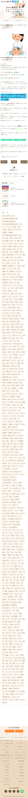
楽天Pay (13, 435)
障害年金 (10, 282)
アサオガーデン (5, 416)
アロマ (9, 463)
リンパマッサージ (18, 254)
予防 (21, 555)
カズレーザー (14, 563)
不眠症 (11, 418)
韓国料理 (20, 438)
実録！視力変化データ (15, 680)
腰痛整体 (8, 549)
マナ (3, 469)
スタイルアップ (22, 591)
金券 (9, 388)
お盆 (12, 619)
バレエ (17, 663)
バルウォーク (4, 635)
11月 (22, 560)
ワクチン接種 (11, 521)
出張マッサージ (17, 624)
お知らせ (23, 588)
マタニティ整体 (15, 316)
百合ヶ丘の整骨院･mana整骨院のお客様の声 (9, 235)
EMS (10, 471)
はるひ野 (13, 304)
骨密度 (10, 307)
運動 (22, 363)
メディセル (7, 535)
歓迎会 (7, 663)
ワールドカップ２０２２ (6, 530)
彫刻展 (14, 249)
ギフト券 (12, 391)
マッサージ (11, 252)
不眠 (11, 443)
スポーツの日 (14, 482)
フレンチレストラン (12, 416)
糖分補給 (18, 313)
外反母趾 (3, 560)
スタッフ (8, 227)
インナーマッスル (9, 243)
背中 (6, 683)
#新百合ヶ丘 (16, 174)
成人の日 (17, 338)
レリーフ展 (15, 299)
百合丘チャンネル (19, 546)
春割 (10, 663)
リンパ (10, 285)
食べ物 (9, 260)
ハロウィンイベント (13, 560)
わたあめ (9, 557)
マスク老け (7, 263)
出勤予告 (17, 391)
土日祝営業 (12, 449)
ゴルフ (15, 257)
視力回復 (17, 630)
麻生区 (9, 466)
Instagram (20, 393)
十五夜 (3, 441)
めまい (13, 452)
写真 (9, 669)
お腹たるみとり (13, 599)
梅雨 (21, 249)
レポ (6, 672)
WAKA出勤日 (14, 388)
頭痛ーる (20, 449)
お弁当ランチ (4, 527)
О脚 (19, 402)
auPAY (3, 371)
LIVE (13, 296)
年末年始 (10, 318)
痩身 (20, 407)
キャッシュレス (20, 246)
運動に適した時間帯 (5, 366)
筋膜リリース (18, 535)
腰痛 (7, 238)
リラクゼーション (16, 627)
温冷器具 (7, 327)
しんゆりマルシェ (15, 469)
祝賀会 (7, 580)
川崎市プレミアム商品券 (17, 602)
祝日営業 (3, 360)
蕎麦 (24, 457)
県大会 (13, 430)
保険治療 (14, 246)
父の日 (8, 391)
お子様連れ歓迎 (5, 282)
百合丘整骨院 (10, 232)
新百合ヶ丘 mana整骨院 (14, 569)
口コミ (12, 588)
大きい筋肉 (4, 435)
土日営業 (7, 302)
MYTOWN (13, 549)
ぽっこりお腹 (8, 410)
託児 (14, 672)
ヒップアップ (15, 407)
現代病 (16, 238)
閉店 (22, 574)
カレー (10, 505)
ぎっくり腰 (12, 538)
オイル (20, 616)
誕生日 (3, 602)
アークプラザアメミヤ (12, 574)
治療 (6, 641)
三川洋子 (13, 310)
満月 (11, 279)
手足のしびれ (8, 677)
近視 (10, 646)
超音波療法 (17, 252)
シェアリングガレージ (19, 694)
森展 (8, 516)
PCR (13, 421)
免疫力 (23, 265)
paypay (3, 238)
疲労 (17, 249)
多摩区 (7, 666)
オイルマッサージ (5, 368)
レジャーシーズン (5, 407)
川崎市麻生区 (15, 354)
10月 (6, 460)
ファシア (8, 563)
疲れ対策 (14, 683)
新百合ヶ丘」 (11, 641)
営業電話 (20, 613)
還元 (21, 594)
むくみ (7, 566)
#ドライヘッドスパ (8, 176)
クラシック (4, 335)
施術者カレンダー (9, 371)
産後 (22, 240)
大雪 (16, 332)
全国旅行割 (21, 455)
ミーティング (12, 655)
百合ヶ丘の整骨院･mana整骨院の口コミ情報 (9, 218)
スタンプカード (12, 363)
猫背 (23, 371)
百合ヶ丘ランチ (15, 505)
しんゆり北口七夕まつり (6, 610)
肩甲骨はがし (4, 246)
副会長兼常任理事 (14, 605)
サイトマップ (21, 784)
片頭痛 (9, 452)
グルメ (16, 457)
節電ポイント (4, 519)
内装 (19, 463)
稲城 (21, 577)
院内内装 (20, 485)
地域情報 (23, 691)
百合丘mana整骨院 (10, 254)
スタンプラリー (12, 313)
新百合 (10, 496)
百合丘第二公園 (5, 638)
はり (3, 641)
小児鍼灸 (12, 327)
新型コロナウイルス (19, 421)
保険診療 (7, 329)
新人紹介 (18, 307)
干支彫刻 (12, 324)
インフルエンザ (5, 521)
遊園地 (3, 588)
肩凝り (13, 352)
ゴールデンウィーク (21, 380)
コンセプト (13, 215)
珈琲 (18, 274)
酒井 (19, 588)
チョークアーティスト (6, 310)
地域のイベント (5, 346)
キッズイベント (5, 496)
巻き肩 (18, 282)
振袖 (13, 338)
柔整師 (16, 588)
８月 (18, 405)
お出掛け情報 (4, 304)
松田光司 (16, 324)
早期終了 (19, 635)
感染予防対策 (4, 424)
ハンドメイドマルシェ (14, 608)
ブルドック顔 (4, 421)
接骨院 (3, 446)
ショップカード (9, 674)
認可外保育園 (12, 583)
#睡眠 (22, 176)
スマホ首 (20, 566)
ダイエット (16, 243)
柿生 (23, 538)
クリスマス (10, 532)
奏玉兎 (22, 510)
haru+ (19, 574)
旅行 (6, 532)
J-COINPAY (3, 249)
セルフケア (16, 674)
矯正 (6, 669)
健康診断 (9, 435)
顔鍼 (3, 660)
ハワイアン (23, 463)
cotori (7, 585)
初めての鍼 (4, 443)
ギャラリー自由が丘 (5, 455)
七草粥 (13, 332)
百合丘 (20, 235)
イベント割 (4, 516)
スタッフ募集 (4, 591)
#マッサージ (23, 174)
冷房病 (3, 410)
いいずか (20, 457)
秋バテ (3, 694)
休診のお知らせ (11, 591)
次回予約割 (10, 621)
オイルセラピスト (5, 624)
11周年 (3, 580)
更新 (3, 677)
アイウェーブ (4, 630)
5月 (18, 388)
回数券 (14, 649)
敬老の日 (21, 443)
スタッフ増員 (16, 644)
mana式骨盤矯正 (5, 594)
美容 (19, 638)
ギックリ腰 (9, 274)
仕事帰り (16, 596)
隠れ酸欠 (20, 293)
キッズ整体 (19, 265)
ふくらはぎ (15, 291)
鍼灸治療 (19, 482)
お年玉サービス (15, 571)
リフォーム (21, 466)
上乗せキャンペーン (13, 441)
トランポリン (13, 360)
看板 (8, 363)
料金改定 (14, 380)
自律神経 (12, 293)
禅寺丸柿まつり (16, 688)
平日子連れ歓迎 (13, 329)
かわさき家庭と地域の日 (6, 480)
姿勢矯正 (3, 274)
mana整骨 (4, 510)
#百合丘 (11, 174)
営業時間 (13, 585)
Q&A (10, 407)
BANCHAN (16, 438)
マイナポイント (5, 354)
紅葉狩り (9, 316)
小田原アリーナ (15, 427)
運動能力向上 (11, 596)
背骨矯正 (3, 391)
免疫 (19, 410)
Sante (17, 655)
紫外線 (21, 388)
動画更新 (15, 432)
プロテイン (9, 268)
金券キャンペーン (5, 396)
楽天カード (11, 594)
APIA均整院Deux (9, 382)
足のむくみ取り (20, 599)
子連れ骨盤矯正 (16, 666)
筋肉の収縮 (10, 291)
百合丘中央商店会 (13, 502)
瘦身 (18, 399)
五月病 (16, 591)
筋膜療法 (12, 535)
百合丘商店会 (4, 574)
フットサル (21, 544)
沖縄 (3, 532)
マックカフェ (11, 457)
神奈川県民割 (4, 338)
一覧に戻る (14, 162)
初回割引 (18, 621)
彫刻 (11, 299)
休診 (20, 357)
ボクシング (20, 332)
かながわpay (21, 368)
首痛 (13, 555)
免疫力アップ (14, 410)
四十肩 (12, 552)
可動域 (3, 474)
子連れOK (11, 302)
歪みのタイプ (18, 352)
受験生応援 (14, 646)
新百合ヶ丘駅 (9, 541)
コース (3, 243)
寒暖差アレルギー (5, 271)
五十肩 (16, 552)
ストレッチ (21, 243)
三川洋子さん (4, 571)
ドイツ (21, 530)
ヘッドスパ (16, 652)
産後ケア (21, 252)
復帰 (16, 368)
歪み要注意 (21, 669)
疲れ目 (22, 630)
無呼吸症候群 (4, 265)
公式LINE (3, 674)
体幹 (16, 296)
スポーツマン (4, 596)
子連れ (20, 571)
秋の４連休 (14, 480)
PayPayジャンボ (20, 349)
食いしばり (14, 274)
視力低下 (15, 660)
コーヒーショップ (5, 277)
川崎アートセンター (5, 499)
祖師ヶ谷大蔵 (16, 382)
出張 (17, 672)
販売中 (6, 388)
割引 (14, 621)
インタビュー (14, 613)
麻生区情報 (4, 680)
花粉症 (7, 652)
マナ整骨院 (4, 229)
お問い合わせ (10, 229)
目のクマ (14, 635)
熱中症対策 (8, 405)
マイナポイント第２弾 (6, 393)
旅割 (16, 430)
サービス (20, 224)
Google (12, 455)
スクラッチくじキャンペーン (7, 658)
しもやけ (22, 346)
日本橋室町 (20, 299)
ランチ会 (7, 552)
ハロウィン (23, 494)
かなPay (16, 402)
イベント (9, 335)
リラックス (9, 296)
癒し (22, 360)
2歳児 (3, 585)
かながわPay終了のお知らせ (15, 374)
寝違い (7, 441)
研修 (21, 302)
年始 (18, 329)
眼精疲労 (3, 268)
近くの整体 (4, 466)
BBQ (10, 602)
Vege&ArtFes (4, 463)
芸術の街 (12, 499)
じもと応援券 (15, 357)
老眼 (3, 633)
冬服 (3, 644)
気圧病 (3, 252)
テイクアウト (4, 505)
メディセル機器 (12, 494)
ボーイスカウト (21, 685)
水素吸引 (10, 652)
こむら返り (4, 291)
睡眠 (18, 268)
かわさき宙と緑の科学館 (6, 482)
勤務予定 (3, 385)
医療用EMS (12, 271)
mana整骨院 (4, 232)
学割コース (20, 646)
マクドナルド (4, 457)
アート (20, 516)
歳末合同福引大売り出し (6, 697)
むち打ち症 (13, 677)
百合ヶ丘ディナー (13, 507)
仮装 (19, 560)
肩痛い (20, 552)
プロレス (16, 641)
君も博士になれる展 (19, 327)
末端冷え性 (4, 349)
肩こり (3, 257)
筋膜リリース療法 (5, 494)
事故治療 (21, 672)
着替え (20, 596)
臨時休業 (3, 549)
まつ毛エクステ (10, 413)
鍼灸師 (8, 360)
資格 (19, 660)
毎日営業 (22, 666)
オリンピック (14, 260)
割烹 (3, 460)
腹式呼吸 (3, 296)
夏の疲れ (9, 427)
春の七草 (8, 332)
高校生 (23, 619)
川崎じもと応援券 (5, 240)
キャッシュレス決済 (17, 658)
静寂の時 (17, 452)
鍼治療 (15, 418)
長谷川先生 (12, 368)
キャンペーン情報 (5, 313)
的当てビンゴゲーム (12, 477)
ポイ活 (3, 513)
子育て (18, 341)
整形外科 (21, 288)
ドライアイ (14, 633)
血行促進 (7, 513)
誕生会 (7, 602)
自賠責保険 (12, 694)
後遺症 (7, 694)
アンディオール (11, 699)
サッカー (13, 530)
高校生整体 (4, 649)
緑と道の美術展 (11, 519)
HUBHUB (17, 610)
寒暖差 (11, 666)
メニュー (3, 227)
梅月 (24, 577)
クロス (10, 488)
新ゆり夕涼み (4, 702)
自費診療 (15, 566)
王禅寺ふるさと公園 (12, 460)
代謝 (8, 599)
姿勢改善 (3, 374)
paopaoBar (19, 502)
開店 (17, 577)
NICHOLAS (7, 616)
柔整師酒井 (4, 555)
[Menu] (25, 1)
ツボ (18, 443)
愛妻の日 (14, 349)
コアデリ (10, 524)
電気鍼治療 (10, 432)
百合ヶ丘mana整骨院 (18, 277)
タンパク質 (14, 268)
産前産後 (11, 624)
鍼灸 (20, 316)
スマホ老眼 (21, 655)
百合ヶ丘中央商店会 (16, 524)
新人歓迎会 (4, 399)
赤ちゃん (18, 360)
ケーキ (16, 474)
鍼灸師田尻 (17, 499)
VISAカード (17, 594)
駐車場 (22, 260)
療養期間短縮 (21, 441)
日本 (17, 530)
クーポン (21, 338)
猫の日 (11, 580)
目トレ (11, 660)
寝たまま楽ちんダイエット (17, 471)
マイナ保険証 (21, 674)
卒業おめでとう (13, 366)
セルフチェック (5, 646)
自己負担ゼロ (4, 432)
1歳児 (22, 583)
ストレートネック (5, 569)
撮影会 (14, 663)
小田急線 (18, 363)
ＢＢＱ (19, 416)
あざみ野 (13, 697)
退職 (3, 535)
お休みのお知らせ (5, 502)
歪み (3, 672)
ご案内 (7, 321)
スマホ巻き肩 (4, 285)
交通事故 (10, 246)
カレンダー (22, 569)
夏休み (21, 405)
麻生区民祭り (8, 469)
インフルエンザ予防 (16, 491)
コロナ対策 (13, 405)
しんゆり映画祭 (15, 496)
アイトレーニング (14, 685)
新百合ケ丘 (17, 302)
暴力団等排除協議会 (12, 691)
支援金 (14, 346)
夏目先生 (3, 382)
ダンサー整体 (4, 699)
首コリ (18, 697)
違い (11, 446)
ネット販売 (12, 277)
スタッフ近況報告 (5, 655)
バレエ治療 (13, 546)
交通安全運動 (4, 688)
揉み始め (3, 332)
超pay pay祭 (4, 352)
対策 (3, 663)
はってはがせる (5, 488)
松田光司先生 (9, 249)
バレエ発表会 (16, 424)
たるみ (3, 566)
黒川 (9, 304)
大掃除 (3, 321)
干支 (16, 510)
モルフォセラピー (15, 393)
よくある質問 (14, 227)
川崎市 (20, 238)
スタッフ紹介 (16, 580)
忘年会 (24, 641)
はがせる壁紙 (15, 488)
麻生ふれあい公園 (20, 460)
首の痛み (17, 555)
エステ (23, 563)
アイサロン (16, 413)
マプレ (10, 354)
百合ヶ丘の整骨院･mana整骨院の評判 (8, 221)
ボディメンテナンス (5, 293)
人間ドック (22, 324)
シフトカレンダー (5, 418)
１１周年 (13, 577)
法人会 (3, 405)
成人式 (10, 338)
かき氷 (22, 683)
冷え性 (3, 485)
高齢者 (3, 685)
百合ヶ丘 (3, 215)
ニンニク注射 (22, 424)
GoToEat (8, 385)
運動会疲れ (18, 385)
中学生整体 (10, 649)
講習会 (18, 494)
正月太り (10, 341)
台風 (18, 263)
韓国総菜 (11, 438)
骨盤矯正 (18, 240)
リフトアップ (4, 307)
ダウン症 (3, 563)
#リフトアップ (17, 176)
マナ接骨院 (17, 521)
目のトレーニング (12, 630)
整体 (7, 252)
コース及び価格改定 (14, 616)
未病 (17, 585)
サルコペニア (22, 699)
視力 (18, 633)
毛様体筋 (23, 660)
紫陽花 (24, 254)
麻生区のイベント (14, 516)
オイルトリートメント (6, 619)
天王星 (17, 513)
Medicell (7, 538)
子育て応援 (4, 627)
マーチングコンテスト (6, 430)
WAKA (21, 382)
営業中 (16, 619)
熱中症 (9, 399)
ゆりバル (21, 585)
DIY (16, 485)
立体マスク (4, 491)
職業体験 (23, 402)
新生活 (8, 374)
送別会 (10, 357)
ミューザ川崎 (20, 446)
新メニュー (4, 402)
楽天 (20, 488)
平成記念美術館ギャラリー (6, 380)
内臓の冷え (4, 260)
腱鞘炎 (7, 257)
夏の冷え (19, 257)
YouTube (11, 257)
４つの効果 (22, 580)
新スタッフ (16, 377)
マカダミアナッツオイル (6, 577)
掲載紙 (3, 552)
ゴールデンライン (18, 271)
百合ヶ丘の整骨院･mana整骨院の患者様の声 (9, 224)
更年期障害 (10, 688)
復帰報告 (9, 555)
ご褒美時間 (10, 424)
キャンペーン (20, 285)
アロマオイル (22, 413)
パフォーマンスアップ (10, 474)
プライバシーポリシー (17, 229)
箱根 (24, 335)
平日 (24, 571)
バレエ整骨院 (15, 544)
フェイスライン (13, 263)
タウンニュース (5, 613)
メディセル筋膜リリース (20, 549)
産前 (3, 683)
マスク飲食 (22, 318)
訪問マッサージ (15, 335)
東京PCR (10, 421)
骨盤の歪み (20, 279)
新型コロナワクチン (18, 519)
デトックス (14, 285)
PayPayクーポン (8, 633)
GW (10, 585)
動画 (8, 443)
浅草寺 (9, 352)
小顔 (14, 240)
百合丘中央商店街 (5, 438)
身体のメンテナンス (5, 324)
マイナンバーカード (20, 435)
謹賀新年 (10, 644)
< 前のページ (4, 162)
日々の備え (4, 452)
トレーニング (20, 296)
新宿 (14, 341)
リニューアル (14, 463)
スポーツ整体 (4, 621)
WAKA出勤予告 (12, 396)
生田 (3, 538)
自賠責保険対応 (19, 677)
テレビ (19, 563)
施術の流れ (10, 627)
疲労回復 (3, 254)
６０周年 (7, 588)
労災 (14, 282)
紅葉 (3, 302)
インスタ (3, 546)
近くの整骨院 (4, 524)
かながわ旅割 (21, 430)
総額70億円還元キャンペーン (7, 377)
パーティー (7, 583)
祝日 (18, 260)
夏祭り (23, 407)
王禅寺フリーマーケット (16, 557)
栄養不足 (16, 699)
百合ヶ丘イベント (10, 510)
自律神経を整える (5, 279)
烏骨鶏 (22, 385)
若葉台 (3, 329)
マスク (23, 488)
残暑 (22, 416)
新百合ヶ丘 (11, 238)
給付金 (10, 346)
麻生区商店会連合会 (5, 605)
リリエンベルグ (22, 474)
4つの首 (12, 288)
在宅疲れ (22, 680)
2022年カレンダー (19, 310)
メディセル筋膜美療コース (13, 527)
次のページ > (24, 162)
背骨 (3, 669)
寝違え (3, 327)
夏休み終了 (4, 427)
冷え (8, 288)
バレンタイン (21, 354)
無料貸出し (4, 599)
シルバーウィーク (5, 449)
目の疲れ (10, 635)
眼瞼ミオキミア (19, 649)
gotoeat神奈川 (16, 318)
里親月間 (14, 446)
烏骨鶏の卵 (18, 396)
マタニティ (4, 288)
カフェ (18, 683)
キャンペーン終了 (5, 299)
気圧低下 (13, 669)
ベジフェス (4, 557)
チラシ (20, 335)
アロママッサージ (15, 466)
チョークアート (5, 341)
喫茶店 (14, 485)
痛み (8, 560)
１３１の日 (10, 349)
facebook (16, 455)
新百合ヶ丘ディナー (21, 507)
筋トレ (20, 432)
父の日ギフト (22, 541)
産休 (12, 399)
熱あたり (7, 685)
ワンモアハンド (16, 532)
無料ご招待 (23, 633)
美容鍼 (11, 240)
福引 (20, 641)
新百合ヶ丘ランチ (5, 507)
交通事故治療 (11, 265)
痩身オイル (22, 399)
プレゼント (4, 316)
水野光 (19, 371)
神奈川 (8, 546)
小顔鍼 (23, 658)
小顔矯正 (7, 660)
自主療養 (23, 352)
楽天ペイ (3, 363)
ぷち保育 (17, 583)
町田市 (3, 666)
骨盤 (17, 669)
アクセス (19, 227)
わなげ (13, 610)
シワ (18, 418)
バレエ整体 (4, 544)
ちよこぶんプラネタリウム (6, 343)
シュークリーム (5, 357)
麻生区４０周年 (5, 477)
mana (21, 644)
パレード (18, 691)
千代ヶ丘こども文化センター (18, 343)
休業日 (9, 680)
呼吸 (16, 293)
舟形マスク (10, 491)
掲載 (10, 613)
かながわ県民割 (10, 402)
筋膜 (22, 535)
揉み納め (18, 321)
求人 (3, 263)
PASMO (19, 366)
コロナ (18, 346)
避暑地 (10, 683)
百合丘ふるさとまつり (13, 638)
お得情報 (16, 288)
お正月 (10, 571)
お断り (3, 616)
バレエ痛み (22, 663)
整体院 (7, 446)
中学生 (20, 619)
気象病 (16, 449)
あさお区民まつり (5, 471)
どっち (11, 566)
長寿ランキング (15, 541)
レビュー (10, 672)
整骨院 (8, 215)
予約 (21, 532)
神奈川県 (12, 385)
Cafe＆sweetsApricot (5, 608)
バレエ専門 (10, 544)
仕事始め (22, 329)
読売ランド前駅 (18, 538)
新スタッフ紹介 (12, 321)
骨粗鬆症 (13, 307)
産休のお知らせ (5, 318)
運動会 (7, 485)
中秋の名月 (15, 279)
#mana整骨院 (5, 174)
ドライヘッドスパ (19, 304)
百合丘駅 (3, 541)
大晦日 (7, 644)
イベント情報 (4, 691)
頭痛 (15, 443)
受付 (3, 652)
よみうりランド (22, 513)
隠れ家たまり (22, 608)
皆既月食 (12, 513)
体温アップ (4, 413)
